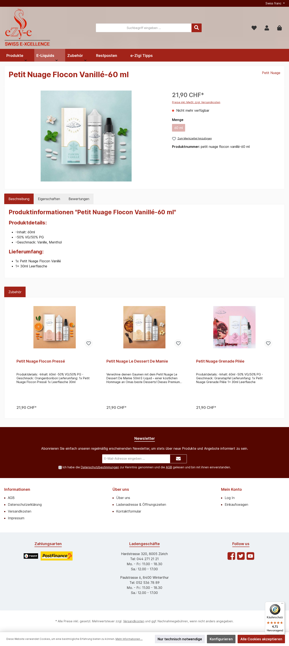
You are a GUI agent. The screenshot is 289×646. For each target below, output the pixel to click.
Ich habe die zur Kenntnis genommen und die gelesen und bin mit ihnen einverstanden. (147, 467)
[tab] (19, 199)
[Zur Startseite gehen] (27, 28)
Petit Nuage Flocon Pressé (41, 361)
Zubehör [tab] (14, 292)
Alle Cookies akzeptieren (261, 639)
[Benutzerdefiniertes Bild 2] (56, 556)
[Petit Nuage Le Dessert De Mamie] (144, 327)
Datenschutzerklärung (25, 504)
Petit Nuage (271, 73)
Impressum (16, 518)
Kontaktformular (128, 511)
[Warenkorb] (279, 27)
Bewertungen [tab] (79, 199)
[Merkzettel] (254, 27)
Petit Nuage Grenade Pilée (220, 361)
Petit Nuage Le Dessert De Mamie (137, 361)
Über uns (121, 489)
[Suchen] (196, 27)
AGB (169, 467)
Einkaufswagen (236, 504)
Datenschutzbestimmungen (100, 467)
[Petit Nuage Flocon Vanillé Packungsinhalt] (86, 136)
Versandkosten (19, 511)
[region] (86, 136)
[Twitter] (241, 556)
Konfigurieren (221, 639)
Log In (230, 498)
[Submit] (178, 458)
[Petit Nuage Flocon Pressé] (55, 327)
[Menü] (282, 604)
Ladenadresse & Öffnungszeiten (141, 504)
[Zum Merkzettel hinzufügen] (88, 343)
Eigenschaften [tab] (49, 199)
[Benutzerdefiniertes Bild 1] (30, 556)
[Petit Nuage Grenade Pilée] (234, 327)
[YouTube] (250, 556)
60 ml (179, 129)
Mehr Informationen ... (129, 639)
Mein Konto (231, 489)
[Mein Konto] (266, 27)
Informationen (17, 489)
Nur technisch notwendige (180, 639)
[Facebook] (231, 556)
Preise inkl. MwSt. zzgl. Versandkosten (196, 102)
